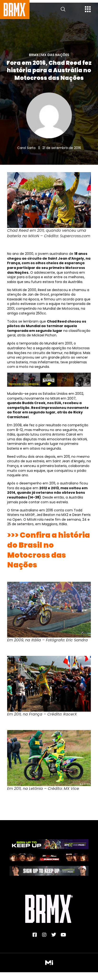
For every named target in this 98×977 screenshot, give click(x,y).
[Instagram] (44, 934)
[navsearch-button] (63, 9)
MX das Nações (55, 54)
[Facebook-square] (34, 934)
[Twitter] (53, 934)
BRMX (34, 54)
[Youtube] (63, 934)
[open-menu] (88, 9)
